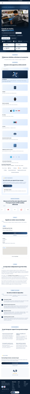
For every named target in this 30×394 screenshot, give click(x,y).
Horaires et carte (15, 365)
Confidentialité (25, 384)
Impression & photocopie (12, 170)
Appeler (13, 392)
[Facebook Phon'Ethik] (2, 387)
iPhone (13, 383)
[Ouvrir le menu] (28, 3)
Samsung (10, 41)
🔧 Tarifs (17, 392)
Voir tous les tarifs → (7, 185)
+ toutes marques (25, 41)
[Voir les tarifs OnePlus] (15, 209)
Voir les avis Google (15, 363)
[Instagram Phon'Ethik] (4, 387)
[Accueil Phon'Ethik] (2, 3)
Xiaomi (16, 41)
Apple (4, 41)
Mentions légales (26, 383)
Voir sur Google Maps (15, 256)
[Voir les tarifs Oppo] (8, 209)
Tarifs (18, 383)
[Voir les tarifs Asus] (21, 209)
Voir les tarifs (14, 38)
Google (21, 41)
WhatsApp (15, 235)
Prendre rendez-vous (5, 38)
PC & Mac (5, 170)
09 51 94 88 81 (20, 0)
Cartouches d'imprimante (15, 172)
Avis (18, 384)
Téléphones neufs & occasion (21, 170)
